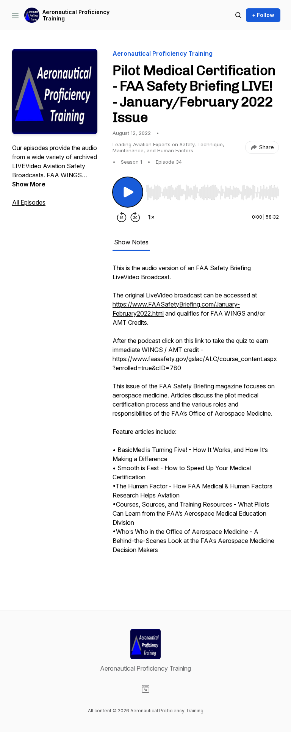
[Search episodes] (238, 15)
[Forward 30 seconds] (135, 217)
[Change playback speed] (151, 217)
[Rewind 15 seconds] (121, 217)
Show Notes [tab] (131, 242)
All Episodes (28, 202)
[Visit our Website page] (145, 689)
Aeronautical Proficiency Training (76, 15)
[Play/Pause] (128, 192)
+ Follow (263, 15)
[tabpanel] (196, 421)
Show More (28, 184)
